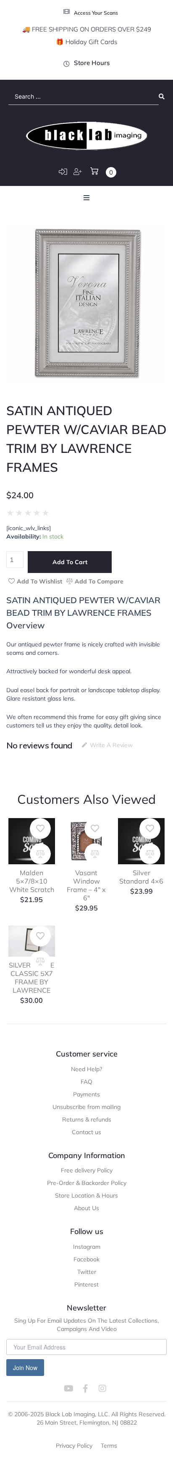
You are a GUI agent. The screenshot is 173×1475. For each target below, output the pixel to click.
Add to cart (69, 562)
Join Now (25, 1367)
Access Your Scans (96, 13)
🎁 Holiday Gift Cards (86, 42)
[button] (86, 197)
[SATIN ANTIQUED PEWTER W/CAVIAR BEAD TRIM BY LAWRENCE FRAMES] (86, 304)
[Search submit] (162, 96)
